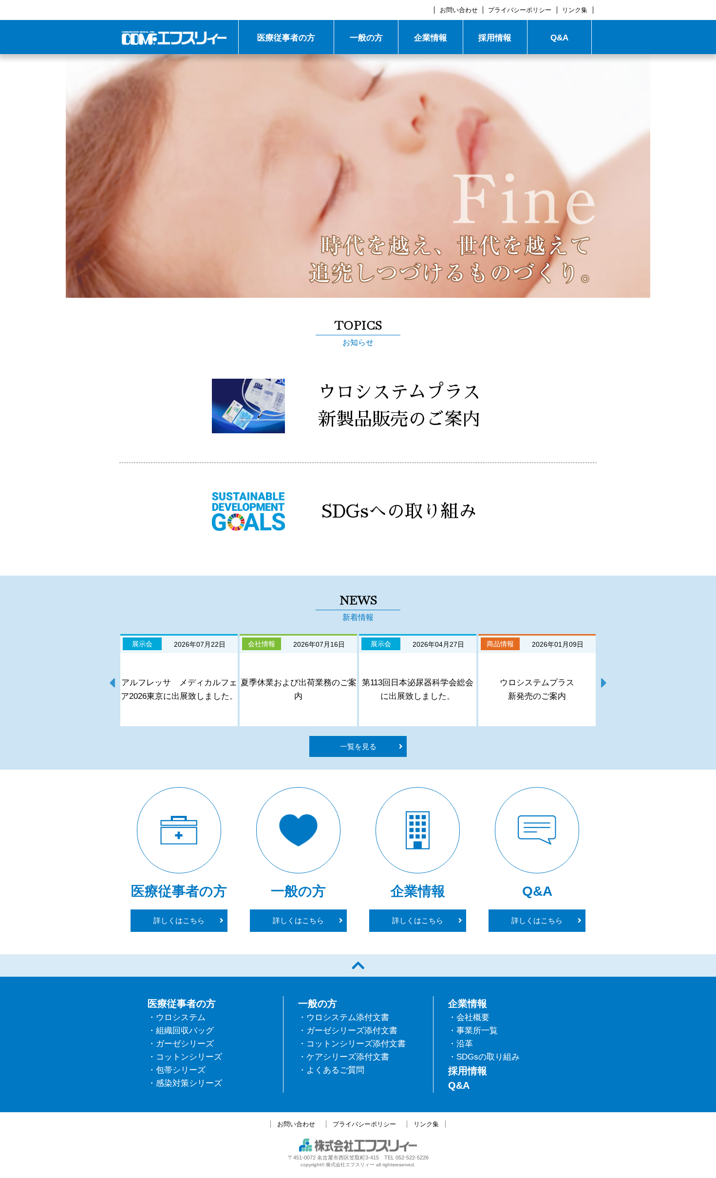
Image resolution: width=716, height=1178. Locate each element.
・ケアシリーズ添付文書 (343, 1057)
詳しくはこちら (179, 920)
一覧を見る (358, 746)
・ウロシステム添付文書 (343, 1017)
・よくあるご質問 (331, 1070)
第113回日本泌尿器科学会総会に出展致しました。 (417, 689)
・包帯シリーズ (177, 1070)
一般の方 (366, 37)
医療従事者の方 (286, 37)
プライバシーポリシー (519, 10)
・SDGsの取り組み (484, 1057)
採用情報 (494, 37)
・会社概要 (469, 1017)
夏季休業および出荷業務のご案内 (299, 689)
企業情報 (430, 37)
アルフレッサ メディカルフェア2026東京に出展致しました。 (179, 689)
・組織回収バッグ (181, 1030)
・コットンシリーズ (185, 1057)
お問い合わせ (459, 10)
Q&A (559, 37)
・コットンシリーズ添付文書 (352, 1043)
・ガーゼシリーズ (181, 1043)
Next (604, 680)
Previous (112, 680)
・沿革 (460, 1043)
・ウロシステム (177, 1017)
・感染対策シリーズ (185, 1083)
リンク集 (574, 10)
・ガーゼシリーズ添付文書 (347, 1030)
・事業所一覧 (473, 1030)
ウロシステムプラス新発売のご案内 (537, 689)
